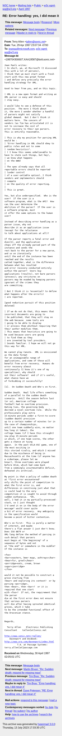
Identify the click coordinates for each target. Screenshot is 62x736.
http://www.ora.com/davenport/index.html (29, 641)
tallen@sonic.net (35, 41)
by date (49, 707)
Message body (31, 22)
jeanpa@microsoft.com (22, 48)
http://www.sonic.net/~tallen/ (22, 636)
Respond (46, 22)
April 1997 (24, 9)
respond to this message (34, 700)
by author (32, 711)
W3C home (9, 5)
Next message (37, 29)
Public (37, 5)
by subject (19, 711)
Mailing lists (24, 5)
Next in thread (46, 33)
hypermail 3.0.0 (46, 724)
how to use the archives (25, 714)
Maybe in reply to (26, 33)
